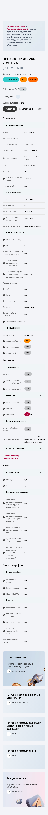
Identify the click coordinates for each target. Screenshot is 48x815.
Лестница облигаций (17, 29)
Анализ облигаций (16, 26)
